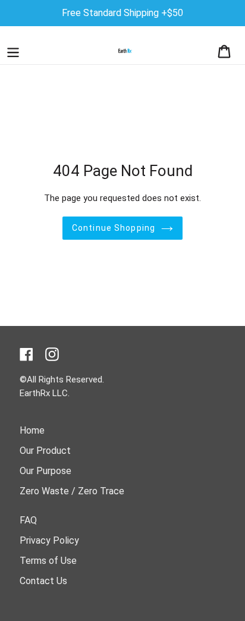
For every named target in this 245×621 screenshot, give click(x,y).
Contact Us (43, 580)
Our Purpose (45, 470)
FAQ (28, 520)
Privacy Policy (49, 540)
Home (32, 430)
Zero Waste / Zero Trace (72, 491)
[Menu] (13, 50)
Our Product (45, 450)
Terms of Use (48, 560)
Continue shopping (113, 228)
